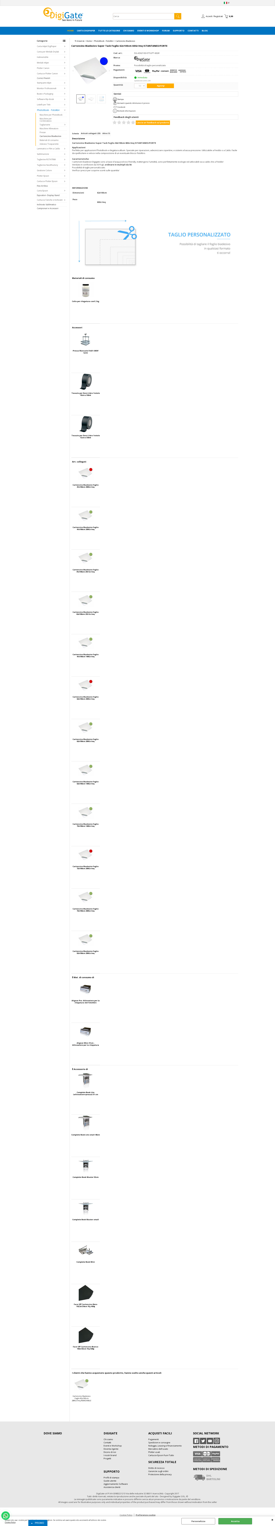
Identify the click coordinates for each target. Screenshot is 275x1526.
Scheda (75, 133)
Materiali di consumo (49, 140)
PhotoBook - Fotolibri (48, 110)
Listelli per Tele (43, 104)
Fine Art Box (42, 186)
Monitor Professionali (46, 88)
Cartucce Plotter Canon (47, 73)
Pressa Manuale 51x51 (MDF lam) (86, 352)
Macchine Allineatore (49, 128)
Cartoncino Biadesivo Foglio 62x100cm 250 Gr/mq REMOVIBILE (86, 613)
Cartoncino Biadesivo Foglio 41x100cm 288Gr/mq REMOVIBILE (86, 528)
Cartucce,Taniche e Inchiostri (50, 200)
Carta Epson (42, 190)
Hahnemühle (42, 57)
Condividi (121, 107)
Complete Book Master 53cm (86, 1177)
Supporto (178, 30)
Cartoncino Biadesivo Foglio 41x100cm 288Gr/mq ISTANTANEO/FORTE (86, 486)
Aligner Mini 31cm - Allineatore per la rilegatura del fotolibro (85, 1044)
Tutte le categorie (109, 30)
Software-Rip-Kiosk (45, 99)
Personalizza (198, 1521)
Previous (73, 71)
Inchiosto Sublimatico (46, 204)
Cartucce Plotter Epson (47, 181)
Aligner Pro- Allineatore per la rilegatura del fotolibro (86, 1001)
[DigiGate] (142, 61)
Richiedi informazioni (126, 111)
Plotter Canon (43, 68)
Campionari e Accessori (47, 208)
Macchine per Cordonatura (46, 119)
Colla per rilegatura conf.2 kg (85, 301)
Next (109, 71)
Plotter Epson (43, 175)
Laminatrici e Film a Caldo (48, 148)
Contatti (193, 30)
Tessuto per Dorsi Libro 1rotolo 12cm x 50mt (85, 436)
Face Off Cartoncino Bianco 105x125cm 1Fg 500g (85, 1348)
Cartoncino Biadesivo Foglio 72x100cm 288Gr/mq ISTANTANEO (86, 867)
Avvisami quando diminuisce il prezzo (133, 103)
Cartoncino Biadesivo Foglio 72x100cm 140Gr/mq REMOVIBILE (86, 825)
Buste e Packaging (45, 93)
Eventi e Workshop (148, 30)
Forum (166, 30)
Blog (205, 30)
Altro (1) (106, 133)
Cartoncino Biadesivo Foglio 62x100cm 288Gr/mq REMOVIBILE (86, 740)
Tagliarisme (45, 124)
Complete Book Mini (85, 1262)
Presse (43, 132)
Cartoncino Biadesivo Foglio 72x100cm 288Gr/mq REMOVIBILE (86, 910)
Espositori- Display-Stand (48, 195)
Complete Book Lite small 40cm (85, 1135)
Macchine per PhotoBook (51, 114)
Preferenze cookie (145, 1515)
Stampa (120, 99)
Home (70, 30)
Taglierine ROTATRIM (46, 159)
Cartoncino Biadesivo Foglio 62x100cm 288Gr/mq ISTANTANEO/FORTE (86, 698)
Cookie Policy (10, 1522)
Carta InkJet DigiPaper (46, 46)
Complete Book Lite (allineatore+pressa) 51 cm (85, 1093)
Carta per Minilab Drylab (48, 51)
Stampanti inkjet (44, 82)
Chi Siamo (128, 30)
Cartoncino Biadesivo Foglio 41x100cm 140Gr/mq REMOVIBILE (86, 655)
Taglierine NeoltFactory (47, 165)
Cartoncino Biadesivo (50, 136)
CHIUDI (272, 1519)
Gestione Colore (44, 170)
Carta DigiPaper (86, 30)
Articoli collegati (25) (90, 133)
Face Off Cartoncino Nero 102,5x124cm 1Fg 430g (85, 1305)
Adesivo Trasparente (49, 144)
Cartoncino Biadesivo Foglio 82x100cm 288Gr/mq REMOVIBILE (86, 952)
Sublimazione (43, 154)
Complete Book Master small (85, 1219)
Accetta (235, 1521)
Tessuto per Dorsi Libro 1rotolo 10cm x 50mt (85, 394)
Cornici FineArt (43, 78)
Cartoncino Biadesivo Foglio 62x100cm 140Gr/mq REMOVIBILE (86, 783)
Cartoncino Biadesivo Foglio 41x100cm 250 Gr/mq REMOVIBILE (86, 571)
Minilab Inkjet (43, 62)
